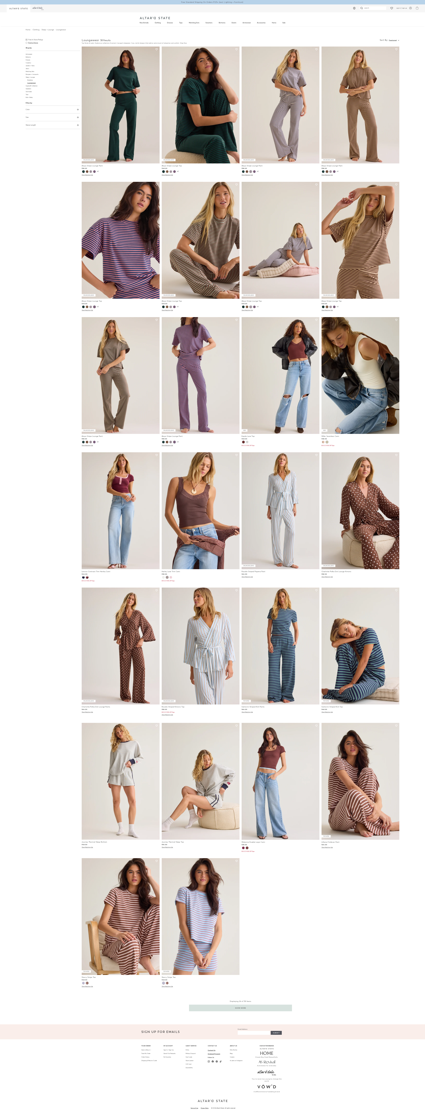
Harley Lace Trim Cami (171, 572)
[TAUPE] (323, 442)
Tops (181, 23)
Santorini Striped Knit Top (332, 707)
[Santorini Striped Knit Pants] (280, 646)
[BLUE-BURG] (83, 983)
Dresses (170, 23)
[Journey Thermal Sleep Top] (201, 781)
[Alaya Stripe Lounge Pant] (120, 105)
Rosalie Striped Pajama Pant (253, 572)
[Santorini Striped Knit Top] (360, 646)
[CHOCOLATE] (243, 442)
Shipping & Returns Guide (149, 1060)
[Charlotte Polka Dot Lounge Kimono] (360, 510)
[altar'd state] (155, 18)
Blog (231, 1053)
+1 (98, 171)
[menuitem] (144, 22)
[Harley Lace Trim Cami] (201, 510)
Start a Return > (146, 1050)
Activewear (247, 23)
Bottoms (222, 23)
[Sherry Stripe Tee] (120, 916)
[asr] (267, 1061)
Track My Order (145, 1053)
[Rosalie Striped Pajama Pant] (280, 510)
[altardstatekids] (38, 8)
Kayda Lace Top (248, 436)
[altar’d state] (18, 8)
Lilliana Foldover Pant (330, 842)
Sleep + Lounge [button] (30, 77)
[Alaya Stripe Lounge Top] (201, 105)
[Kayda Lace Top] (280, 375)
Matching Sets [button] (30, 71)
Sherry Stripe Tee (89, 977)
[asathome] (267, 1051)
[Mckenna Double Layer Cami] (280, 781)
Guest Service (191, 1046)
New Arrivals (144, 23)
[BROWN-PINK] (87, 983)
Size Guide (189, 1057)
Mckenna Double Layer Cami (253, 842)
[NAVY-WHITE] (83, 577)
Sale (283, 23)
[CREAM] (327, 442)
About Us (233, 1046)
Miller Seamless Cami (330, 436)
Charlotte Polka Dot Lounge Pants (96, 707)
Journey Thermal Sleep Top (173, 842)
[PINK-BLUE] (94, 171)
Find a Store (33, 43)
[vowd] (267, 1086)
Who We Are (233, 1050)
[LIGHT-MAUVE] (171, 577)
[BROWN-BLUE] (247, 848)
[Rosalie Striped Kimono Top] (201, 646)
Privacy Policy (205, 1108)
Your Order (146, 1046)
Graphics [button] (28, 63)
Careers (232, 1057)
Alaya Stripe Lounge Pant (92, 166)
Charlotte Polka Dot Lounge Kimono (336, 572)
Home (274, 23)
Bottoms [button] (28, 57)
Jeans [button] (27, 68)
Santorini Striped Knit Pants (253, 707)
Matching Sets (194, 23)
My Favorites (167, 1057)
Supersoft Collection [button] (32, 86)
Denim (234, 23)
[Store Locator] (354, 8)
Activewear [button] (29, 54)
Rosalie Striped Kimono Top (173, 707)
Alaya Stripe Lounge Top (172, 166)
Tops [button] (27, 94)
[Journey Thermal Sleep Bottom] (120, 781)
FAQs (187, 1050)
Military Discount (191, 1053)
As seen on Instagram (236, 1060)
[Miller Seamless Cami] (360, 375)
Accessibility (189, 1067)
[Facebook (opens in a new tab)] (212, 1061)
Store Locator (189, 1060)
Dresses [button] (28, 60)
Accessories (261, 23)
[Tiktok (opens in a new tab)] (220, 1061)
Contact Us (212, 1046)
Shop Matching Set (87, 175)
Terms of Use (194, 1108)
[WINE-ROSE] (87, 577)
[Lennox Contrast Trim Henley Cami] (120, 510)
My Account (168, 1046)
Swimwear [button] (29, 91)
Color (28, 109)
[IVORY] (247, 442)
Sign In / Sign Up (168, 1050)
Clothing (158, 23)
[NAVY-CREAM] (91, 171)
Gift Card (188, 1064)
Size (27, 117)
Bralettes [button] (30, 80)
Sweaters (209, 23)
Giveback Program (214, 1054)
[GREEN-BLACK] (83, 171)
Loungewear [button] (31, 83)
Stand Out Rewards (169, 1053)
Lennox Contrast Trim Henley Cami (96, 572)
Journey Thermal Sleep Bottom (94, 842)
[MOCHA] (87, 171)
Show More (240, 1008)
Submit (276, 1033)
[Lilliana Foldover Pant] (360, 781)
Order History (145, 1057)
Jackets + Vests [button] (30, 65)
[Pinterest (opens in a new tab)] (216, 1061)
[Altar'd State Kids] (267, 1072)
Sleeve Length (31, 125)
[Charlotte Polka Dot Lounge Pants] (120, 646)
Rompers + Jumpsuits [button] (32, 74)
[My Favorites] (391, 8)
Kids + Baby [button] (29, 97)
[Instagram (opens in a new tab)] (208, 1061)
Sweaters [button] (28, 89)
